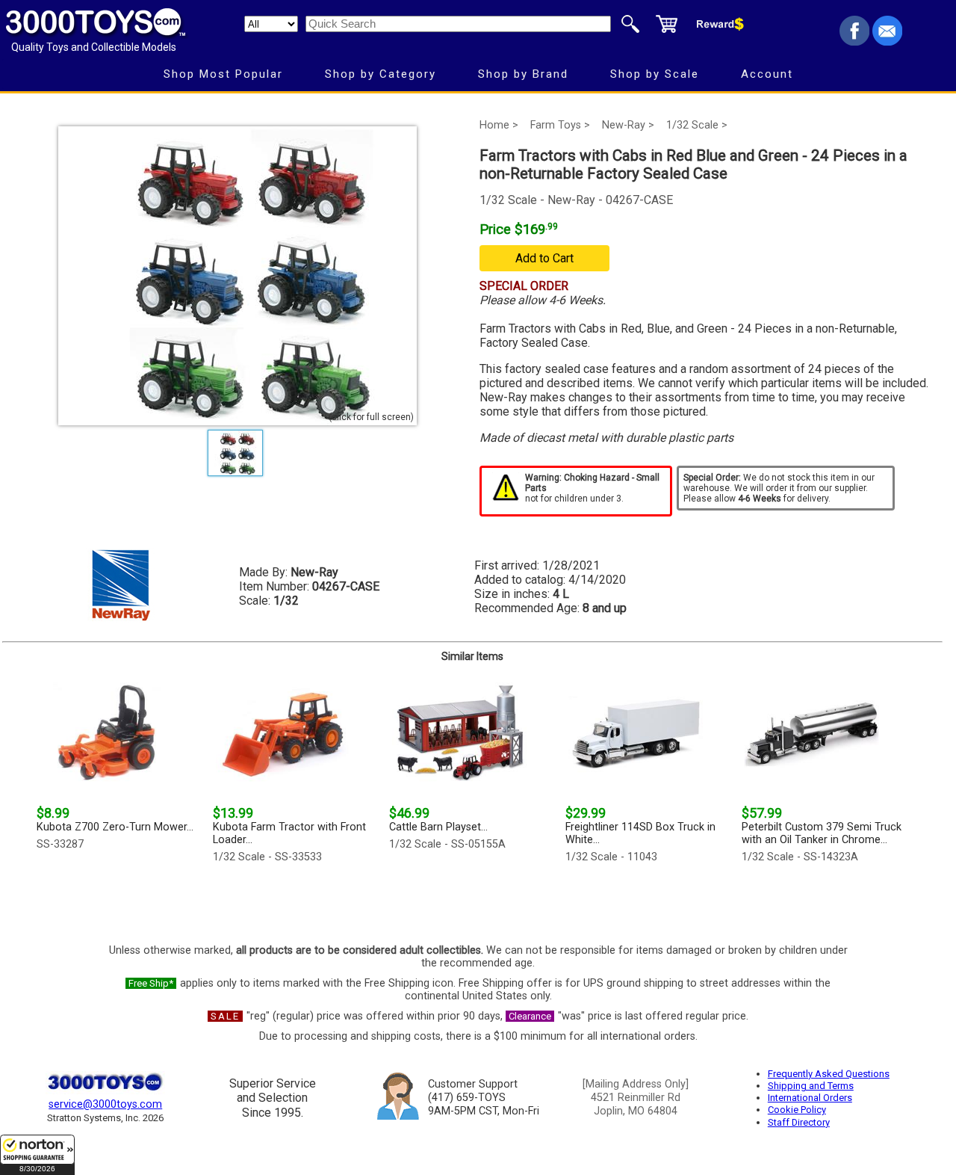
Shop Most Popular (223, 74)
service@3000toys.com (105, 1104)
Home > (498, 125)
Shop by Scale (654, 74)
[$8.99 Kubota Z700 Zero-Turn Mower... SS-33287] (120, 899)
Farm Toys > (560, 125)
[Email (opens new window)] (887, 41)
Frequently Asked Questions (829, 1073)
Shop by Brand (523, 74)
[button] (37, 1155)
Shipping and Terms (811, 1085)
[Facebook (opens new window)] (854, 41)
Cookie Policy (797, 1109)
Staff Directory (799, 1122)
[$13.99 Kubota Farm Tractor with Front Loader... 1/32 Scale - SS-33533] (296, 899)
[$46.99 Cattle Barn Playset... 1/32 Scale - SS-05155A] (472, 899)
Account (767, 74)
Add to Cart (544, 258)
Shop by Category (380, 74)
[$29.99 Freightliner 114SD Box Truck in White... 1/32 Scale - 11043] (649, 899)
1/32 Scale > (696, 125)
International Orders (810, 1097)
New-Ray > (628, 125)
